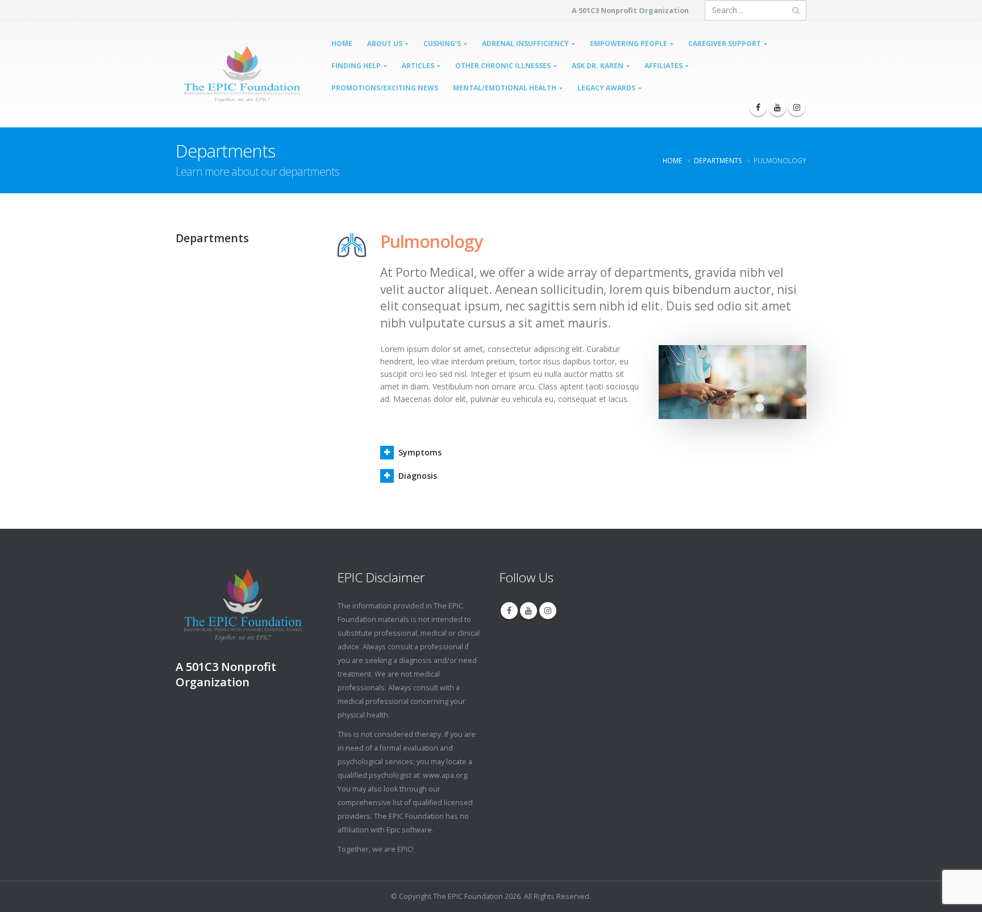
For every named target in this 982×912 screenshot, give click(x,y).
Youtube (528, 610)
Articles (418, 66)
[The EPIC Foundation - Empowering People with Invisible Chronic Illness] (216, 74)
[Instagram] (796, 107)
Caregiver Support (724, 43)
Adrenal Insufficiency (525, 43)
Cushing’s (442, 43)
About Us (384, 43)
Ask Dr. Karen (597, 66)
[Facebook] (758, 107)
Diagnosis (417, 475)
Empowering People (628, 43)
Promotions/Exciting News (384, 88)
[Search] (796, 10)
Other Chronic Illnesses (503, 66)
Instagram (547, 610)
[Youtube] (777, 107)
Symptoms (420, 452)
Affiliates (663, 66)
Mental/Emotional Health (504, 88)
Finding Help (356, 66)
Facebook (509, 610)
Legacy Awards (606, 88)
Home (341, 43)
